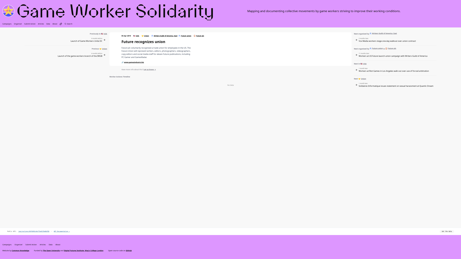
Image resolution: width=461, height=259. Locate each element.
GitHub (129, 250)
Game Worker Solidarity (115, 11)
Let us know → (150, 69)
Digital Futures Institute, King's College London (83, 250)
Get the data (447, 231)
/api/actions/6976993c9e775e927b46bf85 (33, 231)
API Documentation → (62, 231)
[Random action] (60, 23)
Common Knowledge (20, 250)
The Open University (51, 250)
